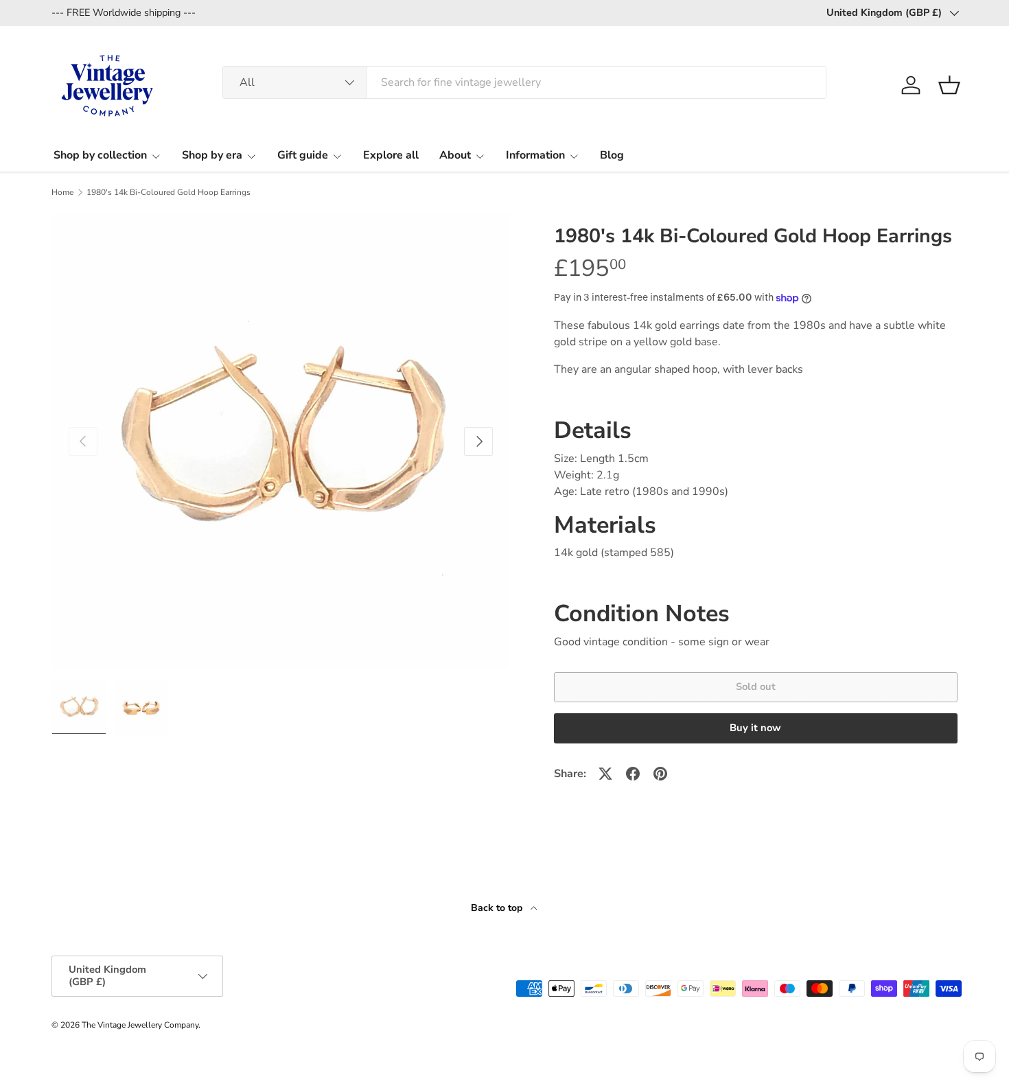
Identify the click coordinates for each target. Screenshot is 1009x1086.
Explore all (391, 155)
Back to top (498, 907)
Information (535, 155)
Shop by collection (100, 155)
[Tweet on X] (605, 773)
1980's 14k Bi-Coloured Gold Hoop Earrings (168, 192)
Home (62, 192)
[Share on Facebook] (633, 773)
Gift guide (302, 155)
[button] (949, 85)
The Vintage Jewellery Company (140, 1024)
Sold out (756, 686)
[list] (280, 441)
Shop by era (212, 155)
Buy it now (755, 728)
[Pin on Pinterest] (660, 773)
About (455, 155)
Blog (612, 155)
